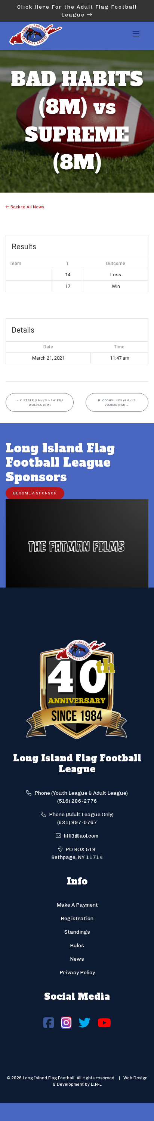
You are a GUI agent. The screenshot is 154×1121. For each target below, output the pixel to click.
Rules (77, 945)
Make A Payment (77, 905)
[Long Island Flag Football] (35, 36)
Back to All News (26, 206)
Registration (77, 918)
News (77, 959)
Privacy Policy (77, 972)
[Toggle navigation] (136, 36)
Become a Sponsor (35, 493)
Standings (77, 932)
